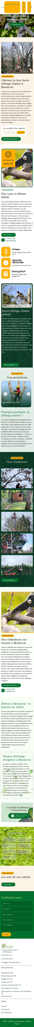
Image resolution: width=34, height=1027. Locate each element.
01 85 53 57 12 (23, 8)
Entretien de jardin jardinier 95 (11, 985)
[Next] (28, 394)
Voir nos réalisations (8, 580)
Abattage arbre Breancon (7, 845)
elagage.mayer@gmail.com (12, 4)
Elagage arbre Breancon (7, 857)
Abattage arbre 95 (7, 973)
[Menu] (31, 7)
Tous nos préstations (9, 365)
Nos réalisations (6, 1012)
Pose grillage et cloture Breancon (23, 851)
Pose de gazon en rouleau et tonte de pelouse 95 (16, 992)
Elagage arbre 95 (6, 979)
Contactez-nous (16, 24)
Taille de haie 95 (6, 996)
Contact (4, 1006)
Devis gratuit (5, 1009)
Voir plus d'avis (7, 884)
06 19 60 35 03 (29, 8)
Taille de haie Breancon (21, 839)
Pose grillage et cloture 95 (9, 988)
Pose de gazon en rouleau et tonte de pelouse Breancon (8, 839)
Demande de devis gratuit (10, 139)
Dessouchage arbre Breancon (8, 851)
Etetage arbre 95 (6, 982)
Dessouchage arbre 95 (8, 976)
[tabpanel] (17, 331)
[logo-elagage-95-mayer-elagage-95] (2, 7)
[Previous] (5, 394)
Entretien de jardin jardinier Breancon (23, 845)
